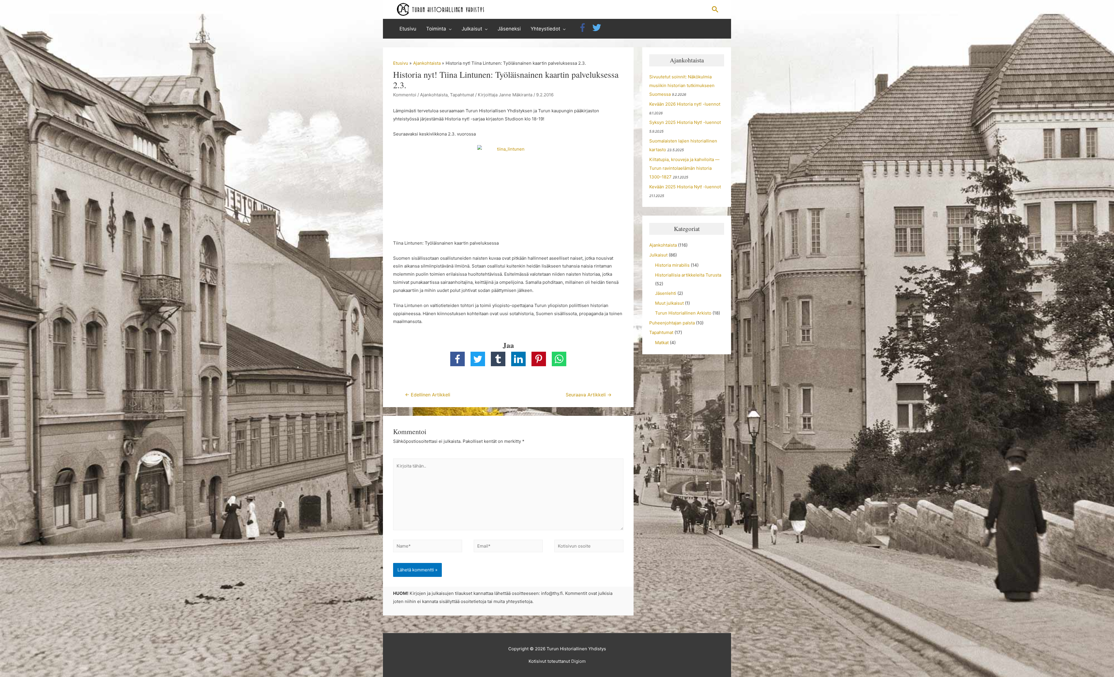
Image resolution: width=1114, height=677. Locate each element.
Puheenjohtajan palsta (672, 323)
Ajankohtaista (434, 95)
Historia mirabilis (672, 265)
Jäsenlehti (665, 293)
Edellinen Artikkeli (427, 395)
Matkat (662, 342)
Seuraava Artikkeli (589, 395)
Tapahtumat (462, 95)
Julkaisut (658, 255)
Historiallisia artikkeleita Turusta (688, 275)
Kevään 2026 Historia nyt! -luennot (684, 104)
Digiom (578, 661)
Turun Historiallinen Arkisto (683, 313)
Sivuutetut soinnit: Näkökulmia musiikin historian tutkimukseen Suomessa (682, 85)
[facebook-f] (584, 27)
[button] (715, 9)
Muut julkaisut (669, 303)
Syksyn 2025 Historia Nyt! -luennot (685, 122)
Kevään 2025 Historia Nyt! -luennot (685, 186)
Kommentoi (404, 95)
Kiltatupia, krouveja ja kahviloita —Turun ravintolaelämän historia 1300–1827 (684, 168)
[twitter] (598, 27)
